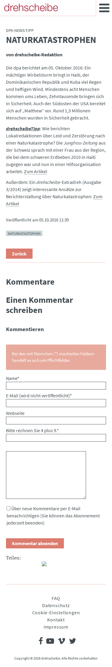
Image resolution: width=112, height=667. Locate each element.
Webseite (15, 413)
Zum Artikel (35, 171)
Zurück (19, 254)
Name (12, 378)
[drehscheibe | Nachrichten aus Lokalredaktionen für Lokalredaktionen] (31, 7)
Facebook (11, 566)
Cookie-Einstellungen (56, 612)
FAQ (56, 598)
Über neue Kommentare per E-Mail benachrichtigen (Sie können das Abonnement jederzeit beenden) (53, 515)
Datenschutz (56, 605)
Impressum (56, 627)
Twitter (22, 566)
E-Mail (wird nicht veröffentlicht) (39, 395)
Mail (34, 566)
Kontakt (56, 620)
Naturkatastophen (24, 233)
